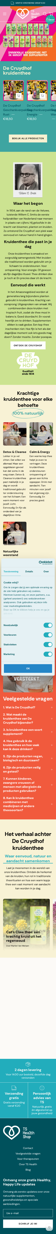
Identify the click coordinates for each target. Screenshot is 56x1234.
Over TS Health (28, 1164)
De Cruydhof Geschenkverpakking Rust (17, 110)
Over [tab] (46, 571)
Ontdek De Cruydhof (28, 345)
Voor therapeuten (28, 1159)
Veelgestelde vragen (28, 1153)
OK (28, 668)
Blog (28, 1169)
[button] (44, 14)
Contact (28, 1148)
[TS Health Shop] (28, 14)
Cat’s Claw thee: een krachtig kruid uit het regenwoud (23, 936)
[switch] (48, 634)
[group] (28, 3)
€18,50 (8, 119)
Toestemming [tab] (11, 571)
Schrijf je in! (28, 1223)
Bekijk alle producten (28, 138)
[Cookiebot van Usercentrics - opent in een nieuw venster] (39, 563)
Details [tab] (29, 571)
